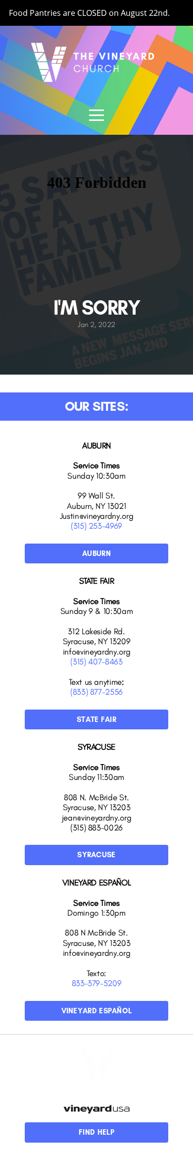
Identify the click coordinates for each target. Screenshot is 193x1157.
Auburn (96, 553)
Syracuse (96, 854)
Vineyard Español (96, 1010)
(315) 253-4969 (96, 526)
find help (96, 1132)
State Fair (96, 719)
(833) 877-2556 (96, 692)
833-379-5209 (97, 983)
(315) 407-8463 (96, 661)
